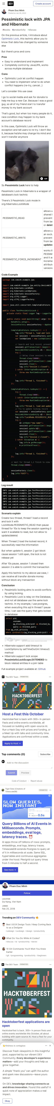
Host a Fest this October (23, 714)
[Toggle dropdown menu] (50, 677)
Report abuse (36, 781)
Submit (11, 772)
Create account (43, 3)
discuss (32, 29)
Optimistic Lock (10, 38)
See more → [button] (10, 869)
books (6, 29)
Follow (27, 893)
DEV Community (25, 917)
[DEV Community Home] (10, 3)
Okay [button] (7, 1101)
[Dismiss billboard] (50, 1046)
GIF (45, 179)
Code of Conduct (19, 781)
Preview (25, 772)
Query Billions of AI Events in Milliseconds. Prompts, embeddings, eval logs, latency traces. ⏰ (26, 830)
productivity (19, 29)
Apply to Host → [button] (12, 743)
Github (42, 669)
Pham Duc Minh (16, 10)
